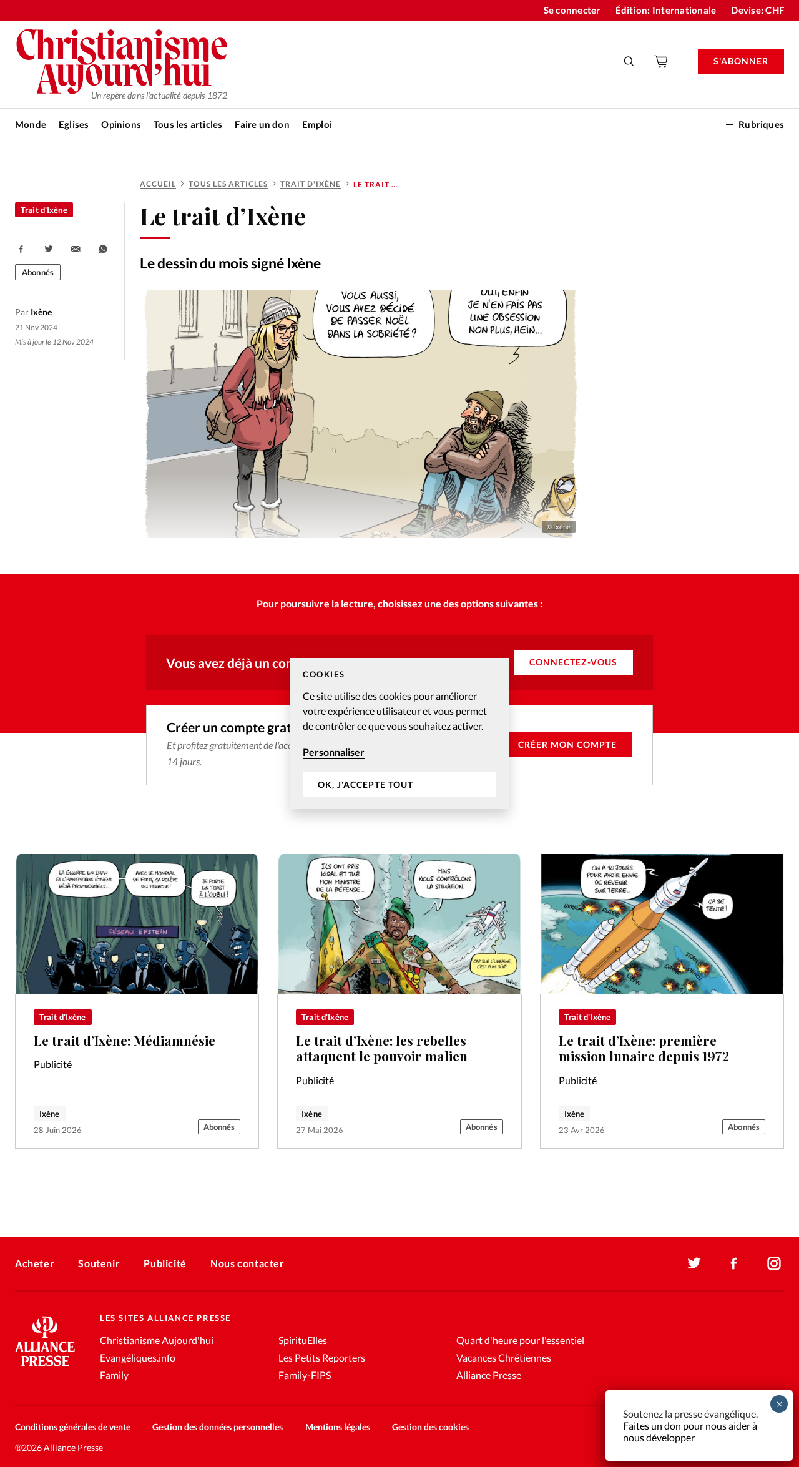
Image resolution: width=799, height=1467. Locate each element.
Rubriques (761, 124)
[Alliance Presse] (45, 1367)
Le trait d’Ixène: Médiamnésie (124, 1040)
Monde (30, 124)
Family (114, 1375)
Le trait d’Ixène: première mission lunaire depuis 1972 (644, 1048)
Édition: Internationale (666, 10)
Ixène (49, 1114)
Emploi (317, 124)
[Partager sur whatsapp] (103, 249)
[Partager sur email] (75, 249)
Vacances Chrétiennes (503, 1357)
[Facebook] (734, 1263)
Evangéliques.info (137, 1357)
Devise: (757, 10)
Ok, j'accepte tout (365, 784)
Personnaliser (334, 752)
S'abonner (740, 61)
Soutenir (99, 1263)
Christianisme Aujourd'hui (156, 1340)
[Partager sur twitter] (48, 249)
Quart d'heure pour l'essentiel (520, 1340)
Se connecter (572, 10)
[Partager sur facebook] (21, 249)
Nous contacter (247, 1263)
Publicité (165, 1263)
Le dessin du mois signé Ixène (230, 263)
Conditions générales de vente (72, 1426)
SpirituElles (302, 1340)
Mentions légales (337, 1426)
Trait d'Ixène (310, 184)
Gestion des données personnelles (217, 1426)
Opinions (121, 124)
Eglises (74, 124)
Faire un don (262, 124)
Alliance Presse (488, 1375)
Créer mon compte (567, 744)
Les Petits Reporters (321, 1357)
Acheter (34, 1263)
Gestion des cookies (430, 1426)
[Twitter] (694, 1263)
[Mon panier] (661, 61)
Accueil (158, 184)
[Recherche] (629, 61)
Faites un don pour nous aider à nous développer (690, 1431)
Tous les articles (188, 124)
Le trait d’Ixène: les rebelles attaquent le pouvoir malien (382, 1048)
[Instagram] (774, 1263)
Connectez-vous (573, 662)
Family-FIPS (304, 1375)
